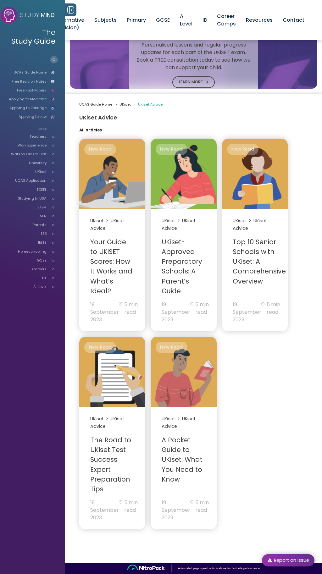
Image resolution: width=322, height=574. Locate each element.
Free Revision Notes (29, 81)
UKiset (41, 171)
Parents (40, 224)
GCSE (42, 260)
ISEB (43, 233)
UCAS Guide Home (30, 72)
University (38, 162)
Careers (39, 269)
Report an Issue (291, 560)
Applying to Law (33, 116)
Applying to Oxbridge (28, 107)
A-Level (40, 286)
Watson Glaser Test (29, 154)
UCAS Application (31, 180)
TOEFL (41, 189)
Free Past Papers (32, 90)
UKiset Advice (150, 104)
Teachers (38, 136)
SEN (43, 215)
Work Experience (32, 145)
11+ (44, 277)
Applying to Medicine (28, 99)
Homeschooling (32, 251)
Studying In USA (32, 198)
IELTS (42, 242)
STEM (42, 207)
